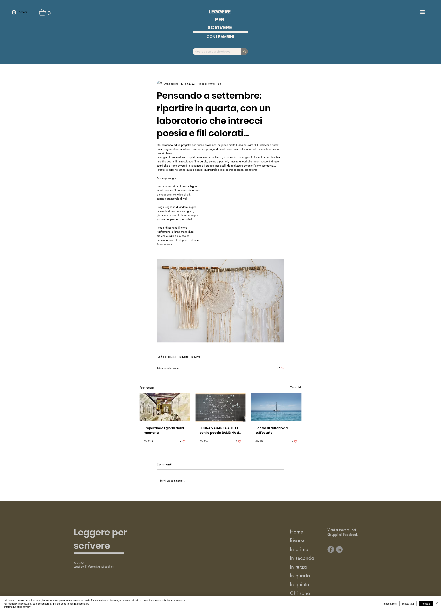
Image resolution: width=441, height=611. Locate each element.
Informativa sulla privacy (17, 606)
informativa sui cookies (100, 566)
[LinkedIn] (339, 549)
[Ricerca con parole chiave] (244, 51)
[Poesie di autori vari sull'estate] (276, 407)
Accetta (426, 603)
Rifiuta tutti (408, 603)
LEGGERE (220, 11)
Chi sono (300, 593)
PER (219, 19)
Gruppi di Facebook (342, 534)
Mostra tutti (295, 387)
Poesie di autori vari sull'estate (271, 430)
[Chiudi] (437, 603)
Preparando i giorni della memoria (164, 430)
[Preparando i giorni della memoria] (165, 407)
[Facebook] (330, 549)
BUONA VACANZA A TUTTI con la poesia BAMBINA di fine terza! (220, 430)
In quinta (195, 356)
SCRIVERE (220, 27)
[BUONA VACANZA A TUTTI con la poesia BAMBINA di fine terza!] (221, 407)
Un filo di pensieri (166, 356)
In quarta (183, 356)
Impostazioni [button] (390, 603)
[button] (46, 12)
